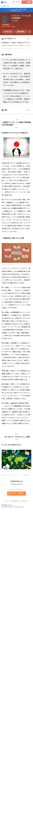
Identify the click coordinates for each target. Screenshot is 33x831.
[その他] (29, 31)
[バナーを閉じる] (31, 10)
